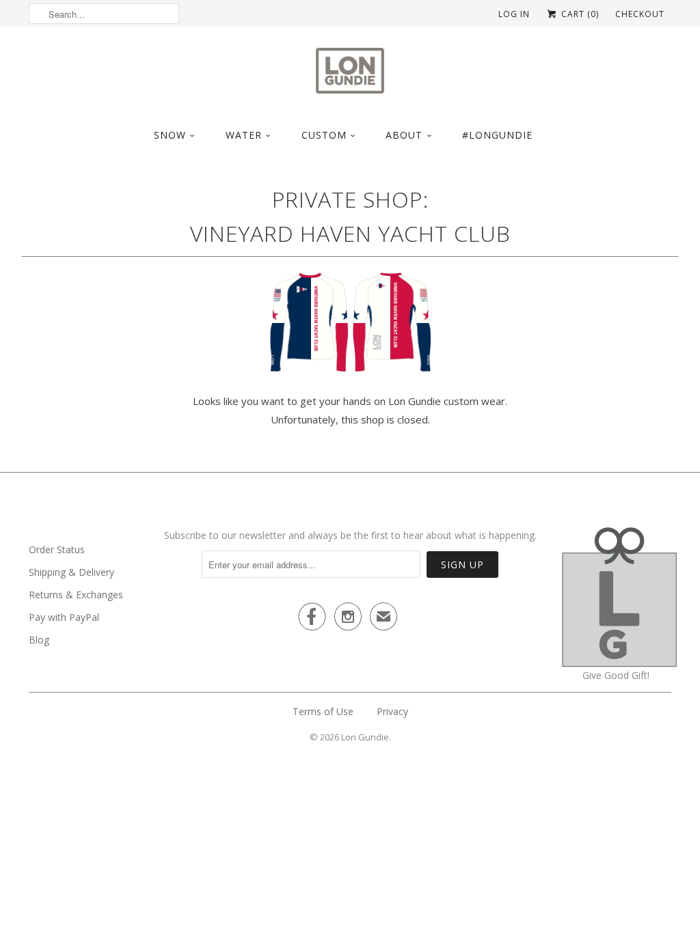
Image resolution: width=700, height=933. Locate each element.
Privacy (392, 711)
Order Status (57, 549)
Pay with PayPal (64, 617)
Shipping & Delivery (71, 572)
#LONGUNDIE (497, 134)
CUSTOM (324, 134)
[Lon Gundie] (350, 75)
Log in (514, 14)
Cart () (578, 14)
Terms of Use (323, 711)
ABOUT (404, 134)
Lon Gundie (365, 737)
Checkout (639, 14)
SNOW (170, 134)
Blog (39, 639)
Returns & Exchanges (76, 594)
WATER (244, 134)
